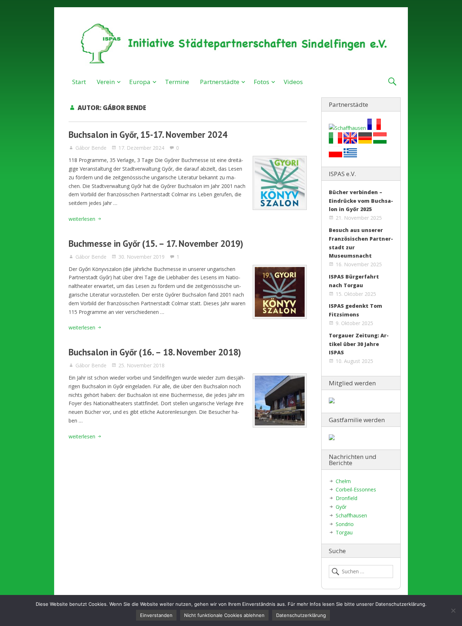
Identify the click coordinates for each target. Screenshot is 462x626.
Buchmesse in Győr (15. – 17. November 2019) (156, 243)
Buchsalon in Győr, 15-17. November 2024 (148, 134)
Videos (293, 82)
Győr (341, 506)
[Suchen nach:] (361, 571)
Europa (140, 82)
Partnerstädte (219, 82)
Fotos (261, 82)
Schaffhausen (351, 515)
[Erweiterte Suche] (392, 81)
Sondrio (345, 524)
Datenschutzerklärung (301, 615)
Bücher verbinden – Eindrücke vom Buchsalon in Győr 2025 (361, 201)
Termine (177, 82)
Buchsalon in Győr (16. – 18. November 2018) (155, 352)
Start (79, 82)
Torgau (344, 532)
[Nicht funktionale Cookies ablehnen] (453, 610)
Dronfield (346, 498)
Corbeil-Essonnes (356, 489)
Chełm (343, 481)
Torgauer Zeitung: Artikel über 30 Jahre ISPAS (359, 344)
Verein (106, 82)
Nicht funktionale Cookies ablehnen (224, 615)
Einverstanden (156, 615)
